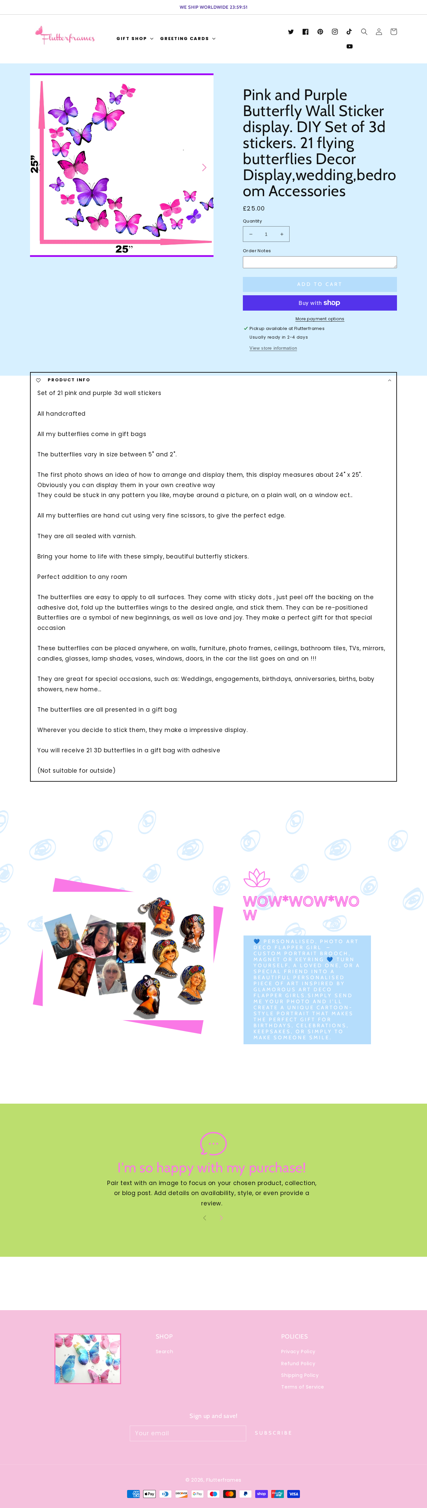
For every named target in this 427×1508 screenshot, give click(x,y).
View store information (273, 348)
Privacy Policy (298, 1351)
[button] (134, 39)
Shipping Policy (300, 1375)
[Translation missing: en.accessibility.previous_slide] (38, 167)
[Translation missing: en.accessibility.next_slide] (204, 167)
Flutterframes (224, 1480)
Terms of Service (302, 1387)
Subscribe (274, 1433)
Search (164, 1351)
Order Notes (257, 251)
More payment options (320, 319)
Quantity (252, 221)
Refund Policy (298, 1363)
